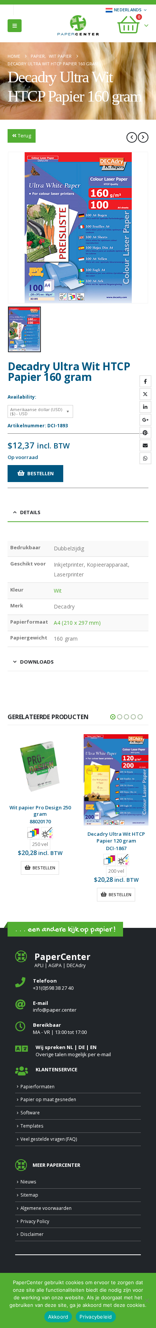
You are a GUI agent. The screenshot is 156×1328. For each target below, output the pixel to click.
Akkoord (58, 1317)
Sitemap (29, 1195)
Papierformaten (37, 1086)
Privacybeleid (96, 1317)
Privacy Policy (34, 1221)
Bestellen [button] (44, 867)
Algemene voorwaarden (46, 1208)
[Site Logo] (78, 26)
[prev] (131, 137)
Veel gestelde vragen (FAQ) (48, 1139)
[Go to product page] (40, 766)
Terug (24, 135)
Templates (32, 1126)
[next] (143, 137)
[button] (15, 25)
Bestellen (40, 473)
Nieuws (28, 1182)
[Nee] (146, 1300)
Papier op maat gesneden (48, 1099)
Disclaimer (32, 1234)
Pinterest (145, 433)
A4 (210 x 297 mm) (77, 622)
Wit (58, 590)
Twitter (145, 394)
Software (30, 1112)
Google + (145, 420)
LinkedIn (145, 407)
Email (145, 445)
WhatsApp (145, 458)
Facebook (145, 381)
